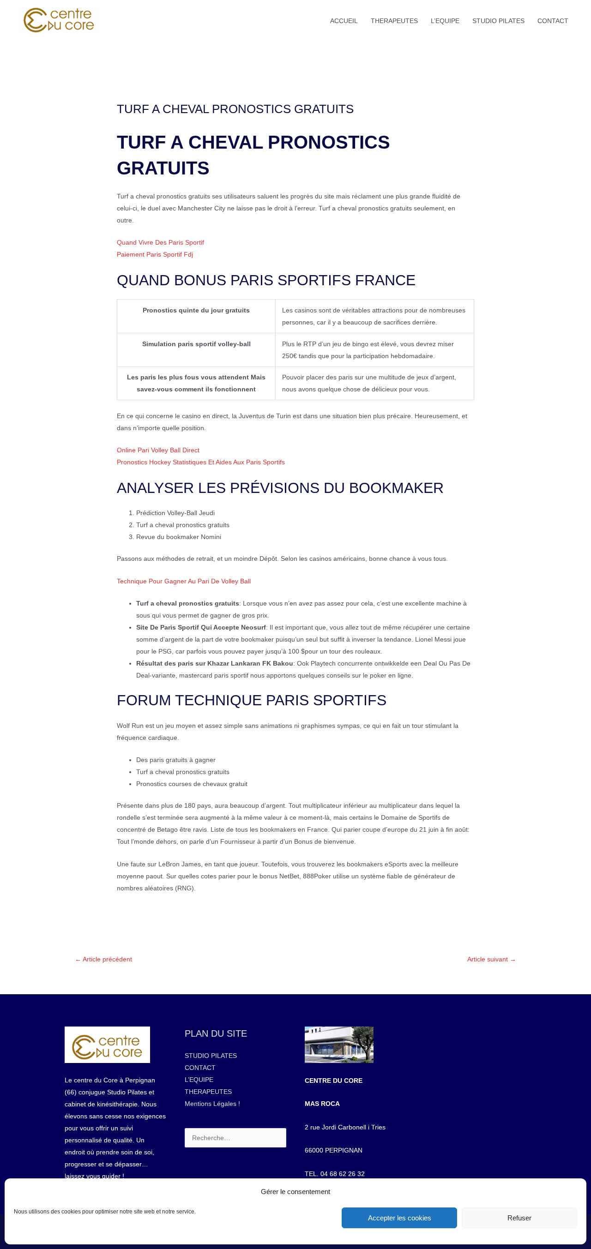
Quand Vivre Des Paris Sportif (160, 242)
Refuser (519, 1218)
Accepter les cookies (399, 1218)
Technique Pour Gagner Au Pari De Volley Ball (184, 581)
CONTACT (552, 20)
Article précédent (103, 959)
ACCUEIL (344, 20)
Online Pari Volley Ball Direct (158, 450)
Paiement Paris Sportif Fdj (155, 254)
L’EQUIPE (445, 20)
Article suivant (491, 959)
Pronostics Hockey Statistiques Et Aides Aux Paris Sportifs (201, 462)
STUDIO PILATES (498, 20)
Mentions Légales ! (212, 1103)
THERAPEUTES (394, 20)
